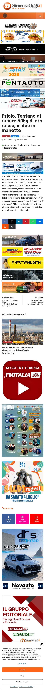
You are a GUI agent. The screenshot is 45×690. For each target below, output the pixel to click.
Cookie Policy (14, 687)
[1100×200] (22, 59)
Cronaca (15, 136)
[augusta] (22, 70)
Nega (22, 676)
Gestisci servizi (22, 663)
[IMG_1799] (22, 251)
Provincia (19, 339)
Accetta (22, 670)
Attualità (6, 136)
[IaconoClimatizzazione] (22, 168)
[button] (42, 645)
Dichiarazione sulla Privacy (26, 687)
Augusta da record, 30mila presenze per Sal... (22, 345)
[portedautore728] (22, 262)
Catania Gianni (30, 136)
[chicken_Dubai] (22, 36)
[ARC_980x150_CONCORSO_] (22, 26)
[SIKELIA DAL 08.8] (22, 103)
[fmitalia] (22, 93)
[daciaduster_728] (22, 157)
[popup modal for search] (39, 15)
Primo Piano (8, 339)
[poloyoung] (22, 240)
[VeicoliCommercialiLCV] (22, 49)
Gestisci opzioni (22, 682)
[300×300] (22, 482)
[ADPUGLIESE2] (22, 287)
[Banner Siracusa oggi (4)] (22, 82)
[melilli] (22, 430)
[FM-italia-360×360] (22, 380)
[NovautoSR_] (22, 560)
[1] (22, 627)
